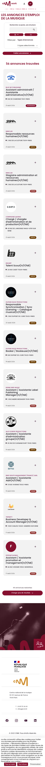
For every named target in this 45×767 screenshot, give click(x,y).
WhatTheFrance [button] (31, 9)
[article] (22, 88)
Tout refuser (22, 764)
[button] (24, 4)
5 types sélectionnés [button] (25, 45)
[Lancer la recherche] (34, 29)
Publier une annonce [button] (21, 53)
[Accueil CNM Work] (9, 4)
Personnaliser (35, 764)
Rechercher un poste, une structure (23, 25)
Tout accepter (10, 764)
